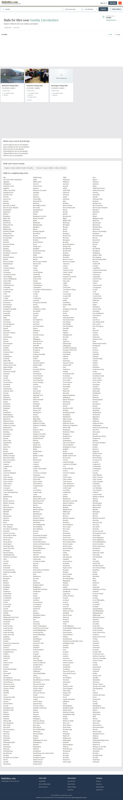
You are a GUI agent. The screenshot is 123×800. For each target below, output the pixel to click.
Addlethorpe (37, 177)
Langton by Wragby (70, 464)
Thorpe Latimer (38, 686)
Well (94, 717)
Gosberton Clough (9, 372)
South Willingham (39, 635)
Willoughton (37, 742)
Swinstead (96, 669)
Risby (94, 581)
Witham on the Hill (99, 747)
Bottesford (36, 234)
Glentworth (7, 369)
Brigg (94, 246)
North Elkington (98, 538)
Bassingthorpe (38, 210)
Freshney (36, 352)
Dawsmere (7, 303)
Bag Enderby (37, 201)
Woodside (96, 751)
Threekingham (98, 688)
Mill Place (36, 512)
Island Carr (37, 445)
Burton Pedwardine (99, 259)
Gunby (35, 389)
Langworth (96, 464)
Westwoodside (38, 734)
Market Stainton (68, 503)
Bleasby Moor (97, 227)
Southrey (96, 635)
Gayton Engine (8, 363)
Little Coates (67, 477)
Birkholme (36, 223)
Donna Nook (97, 309)
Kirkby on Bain (38, 456)
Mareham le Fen (38, 501)
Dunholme (6, 315)
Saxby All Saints (68, 596)
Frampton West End (70, 350)
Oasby (65, 553)
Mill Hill (6, 512)
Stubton (6, 654)
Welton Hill (7, 721)
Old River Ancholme (10, 557)
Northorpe (66, 550)
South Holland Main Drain (72, 628)
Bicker (95, 216)
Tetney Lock (97, 676)
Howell (95, 434)
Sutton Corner (68, 660)
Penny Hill (96, 563)
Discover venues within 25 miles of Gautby (51, 168)
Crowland (6, 296)
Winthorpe (7, 747)
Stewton (6, 648)
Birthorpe (66, 223)
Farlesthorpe (7, 337)
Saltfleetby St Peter (99, 589)
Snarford (36, 622)
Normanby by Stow (99, 533)
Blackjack (6, 227)
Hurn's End (7, 441)
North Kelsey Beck (39, 542)
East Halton (67, 322)
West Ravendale (98, 727)
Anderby (96, 184)
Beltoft (65, 214)
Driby (65, 313)
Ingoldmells (7, 443)
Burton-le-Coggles (69, 262)
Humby (5, 438)
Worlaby (96, 753)
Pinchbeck (66, 566)
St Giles (95, 639)
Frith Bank (66, 354)
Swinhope (66, 669)
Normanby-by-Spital (40, 535)
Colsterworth (97, 285)
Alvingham (7, 184)
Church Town (97, 279)
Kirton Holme (97, 458)
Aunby (65, 197)
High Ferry (7, 419)
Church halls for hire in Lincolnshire (15, 145)
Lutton (65, 494)
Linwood (6, 475)
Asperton (66, 193)
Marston (6, 505)
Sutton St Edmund (39, 663)
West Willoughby (39, 729)
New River (96, 527)
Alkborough (37, 182)
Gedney (95, 363)
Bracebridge (7, 238)
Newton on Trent (9, 533)
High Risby (37, 419)
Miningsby (96, 512)
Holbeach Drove (68, 423)
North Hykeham (98, 540)
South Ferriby (8, 628)
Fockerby (6, 346)
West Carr (66, 723)
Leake (5, 469)
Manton (95, 499)
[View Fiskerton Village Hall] (37, 76)
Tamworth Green (69, 671)
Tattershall (7, 673)
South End (96, 626)
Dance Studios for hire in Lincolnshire (16, 147)
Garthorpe (66, 361)
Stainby (5, 641)
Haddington (97, 393)
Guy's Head (37, 391)
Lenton (65, 471)
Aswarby (66, 195)
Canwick (6, 270)
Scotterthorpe (38, 602)
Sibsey (35, 611)
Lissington (36, 475)
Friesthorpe (67, 352)
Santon (35, 594)
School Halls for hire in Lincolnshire (15, 151)
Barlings (66, 203)
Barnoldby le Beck (39, 205)
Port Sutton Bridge (99, 568)
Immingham (67, 441)
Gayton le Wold (68, 363)
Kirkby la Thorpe (9, 456)
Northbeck (96, 548)
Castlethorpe (97, 272)
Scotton (65, 602)
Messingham (7, 510)
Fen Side (66, 337)
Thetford (66, 680)
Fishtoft (5, 341)
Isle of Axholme (68, 445)
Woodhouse (37, 751)
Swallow (6, 665)
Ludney (5, 494)
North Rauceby (8, 546)
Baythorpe (6, 212)
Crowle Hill (67, 296)
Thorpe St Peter (8, 688)
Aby (4, 177)
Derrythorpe (7, 305)
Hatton (65, 406)
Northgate (6, 550)
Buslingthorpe (8, 264)
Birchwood (7, 223)
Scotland (66, 600)
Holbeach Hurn (98, 423)
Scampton (36, 598)
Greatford (6, 384)
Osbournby (37, 559)
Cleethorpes (37, 283)
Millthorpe (66, 512)
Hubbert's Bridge (39, 436)
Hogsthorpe (67, 421)
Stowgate (96, 650)
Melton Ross (97, 507)
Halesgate (6, 397)
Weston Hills (97, 732)
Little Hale (36, 479)
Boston (65, 231)
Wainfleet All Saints (40, 708)
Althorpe (96, 182)
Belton (95, 214)
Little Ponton (67, 481)
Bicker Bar (6, 218)
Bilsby (35, 221)
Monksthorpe (37, 514)
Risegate (6, 583)
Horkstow (36, 432)
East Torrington (98, 326)
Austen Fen (7, 199)
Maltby (65, 497)
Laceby (65, 460)
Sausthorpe (7, 596)
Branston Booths (8, 244)
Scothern (36, 600)
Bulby (35, 255)
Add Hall (112, 3)
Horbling (6, 432)
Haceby (5, 393)
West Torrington (8, 729)
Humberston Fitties (99, 436)
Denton (95, 303)
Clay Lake (66, 281)
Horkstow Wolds (68, 432)
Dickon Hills (67, 305)
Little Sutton (7, 484)
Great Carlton (67, 378)
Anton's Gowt (37, 186)
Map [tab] (118, 34)
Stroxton (36, 652)
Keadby (95, 445)
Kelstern (96, 449)
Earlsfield (6, 320)
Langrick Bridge (68, 462)
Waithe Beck (67, 710)
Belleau (5, 214)
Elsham (65, 331)
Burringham (97, 257)
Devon (35, 305)
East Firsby (7, 322)
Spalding (6, 637)
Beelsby (35, 212)
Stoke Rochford (38, 650)
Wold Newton (67, 749)
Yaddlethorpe (37, 762)
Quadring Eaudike (9, 572)
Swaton (5, 667)
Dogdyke (36, 307)
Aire (94, 177)
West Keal (6, 727)
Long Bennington (69, 486)
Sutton (5, 660)
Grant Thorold (38, 376)
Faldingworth (67, 335)
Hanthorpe (66, 402)
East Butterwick (68, 320)
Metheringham (38, 510)
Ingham (95, 441)
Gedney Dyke (37, 365)
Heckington (37, 412)
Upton (65, 704)
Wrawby (66, 757)
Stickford (36, 648)
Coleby (65, 285)
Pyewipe (66, 570)
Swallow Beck (38, 665)
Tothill (35, 695)
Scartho (65, 598)
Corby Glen (67, 287)
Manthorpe (67, 499)
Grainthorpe (37, 374)
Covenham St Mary (69, 290)
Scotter (5, 602)
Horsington (7, 434)
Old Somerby (67, 557)
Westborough (67, 729)
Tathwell (96, 671)
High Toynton (67, 419)
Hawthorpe (97, 408)
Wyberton (66, 760)
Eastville (66, 328)
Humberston (67, 436)
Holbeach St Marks (39, 425)
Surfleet (65, 656)
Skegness (36, 613)
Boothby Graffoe (8, 231)
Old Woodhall (97, 557)
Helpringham (8, 415)
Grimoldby (66, 387)
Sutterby (36, 658)
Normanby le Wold (9, 535)
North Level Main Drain (41, 544)
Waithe (35, 710)
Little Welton (37, 484)
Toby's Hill (66, 691)
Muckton (6, 520)
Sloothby (96, 619)
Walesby (36, 712)
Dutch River (97, 315)
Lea (64, 466)
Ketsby (5, 451)
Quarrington (37, 572)
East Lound (96, 324)
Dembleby (66, 303)
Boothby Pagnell (38, 231)
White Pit (66, 736)
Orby (5, 559)
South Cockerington (40, 626)
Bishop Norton (8, 225)
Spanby (35, 637)
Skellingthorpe (98, 613)
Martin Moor (97, 505)
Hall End (36, 397)
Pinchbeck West (98, 566)
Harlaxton (6, 404)
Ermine (35, 333)
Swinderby (66, 667)
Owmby (6, 561)
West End (96, 723)
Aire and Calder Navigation (12, 180)
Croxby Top (37, 298)
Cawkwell (36, 274)
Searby (5, 609)
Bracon (95, 238)
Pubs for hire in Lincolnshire (13, 156)
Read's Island (67, 574)
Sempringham (97, 609)
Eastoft (5, 328)
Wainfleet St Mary (99, 708)
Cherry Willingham (10, 279)
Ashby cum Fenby (9, 190)
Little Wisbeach (68, 484)
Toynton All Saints (99, 695)
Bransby (66, 242)
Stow (64, 650)
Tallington (36, 671)
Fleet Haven (37, 343)
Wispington (37, 747)
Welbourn (36, 717)
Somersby (36, 624)
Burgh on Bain (38, 257)
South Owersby (8, 632)
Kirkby (35, 453)
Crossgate (96, 294)
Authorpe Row (98, 199)
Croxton (65, 298)
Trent (65, 697)
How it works (71, 784)
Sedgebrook (67, 609)
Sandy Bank (7, 594)
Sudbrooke (37, 656)
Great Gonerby (38, 380)
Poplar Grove (67, 568)
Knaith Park (37, 460)
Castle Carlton (67, 272)
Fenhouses (96, 337)
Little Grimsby (8, 479)
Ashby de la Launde (40, 190)
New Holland (37, 527)
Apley (95, 186)
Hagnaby (6, 395)
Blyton (35, 229)
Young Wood (37, 764)
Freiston (95, 350)
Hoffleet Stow (37, 421)
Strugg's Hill (97, 652)
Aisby (35, 180)
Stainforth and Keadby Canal (73, 641)
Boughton (66, 234)
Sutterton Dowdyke (99, 658)
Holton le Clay (8, 430)
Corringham (97, 287)
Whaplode (66, 734)
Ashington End (8, 193)
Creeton (65, 292)
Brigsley (6, 249)
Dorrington (7, 311)
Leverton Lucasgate (40, 473)
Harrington (96, 404)
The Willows (67, 678)
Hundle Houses (38, 438)
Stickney (66, 648)
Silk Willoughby (98, 611)
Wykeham (96, 760)
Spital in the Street (99, 637)
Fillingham (36, 339)
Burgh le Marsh (8, 257)
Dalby (65, 300)
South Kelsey (7, 630)
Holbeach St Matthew (70, 425)
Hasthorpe (7, 406)
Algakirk (6, 182)
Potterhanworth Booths (41, 570)
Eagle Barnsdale (68, 318)
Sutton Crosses (98, 660)
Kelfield (65, 449)
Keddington (37, 447)
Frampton (36, 350)
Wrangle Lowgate (39, 757)
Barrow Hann (67, 205)
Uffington (66, 701)
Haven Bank (37, 408)
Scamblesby (7, 598)
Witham (65, 747)
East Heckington (8, 324)
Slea (34, 619)
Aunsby (95, 197)
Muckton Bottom (38, 520)
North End (6, 540)
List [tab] (111, 34)
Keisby (5, 449)
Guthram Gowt (8, 391)
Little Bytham (97, 475)
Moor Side (66, 514)
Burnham (66, 257)
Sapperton (66, 594)
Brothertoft (67, 251)
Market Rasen (38, 503)
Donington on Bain (39, 309)
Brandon (6, 242)
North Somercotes (99, 546)
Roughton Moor (38, 585)
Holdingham (97, 425)
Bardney (96, 201)
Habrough (96, 391)
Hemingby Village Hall (59, 86)
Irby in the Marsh (69, 443)
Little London (97, 479)
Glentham (96, 367)
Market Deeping (8, 503)
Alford (95, 180)
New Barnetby (8, 525)
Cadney (5, 266)
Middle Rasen (67, 510)
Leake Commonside (39, 469)
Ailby (64, 177)
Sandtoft (96, 591)
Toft (94, 691)
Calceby (95, 266)
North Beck (96, 535)
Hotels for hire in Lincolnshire (13, 149)
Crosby (35, 294)
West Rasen (67, 727)
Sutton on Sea (8, 663)
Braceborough (97, 236)
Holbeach (96, 421)
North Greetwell (68, 540)
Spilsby (65, 637)
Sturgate (36, 654)
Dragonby (6, 313)
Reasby (95, 574)
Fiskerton (66, 341)
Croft (94, 292)
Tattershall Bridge (39, 673)
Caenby (35, 266)
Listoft (65, 475)
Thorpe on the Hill (99, 686)
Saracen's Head (98, 594)
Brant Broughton (68, 244)
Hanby (5, 402)
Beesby (65, 212)
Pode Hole (6, 568)
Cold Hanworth (8, 285)
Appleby (6, 188)
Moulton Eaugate (69, 518)
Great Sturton (67, 382)
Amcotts (36, 184)
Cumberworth (8, 300)
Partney (36, 563)
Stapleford (7, 645)
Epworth (96, 331)
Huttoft (35, 441)
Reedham (96, 576)
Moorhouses (7, 516)
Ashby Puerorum (98, 190)
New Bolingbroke (39, 525)
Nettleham (36, 522)
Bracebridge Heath (39, 238)
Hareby (95, 402)
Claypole (96, 281)
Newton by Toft (98, 531)
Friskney (6, 354)
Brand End (96, 240)
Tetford (5, 676)
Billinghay (6, 221)
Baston (65, 210)
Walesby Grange (68, 712)
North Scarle (67, 546)
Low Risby (66, 490)
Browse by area (43, 787)
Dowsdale (96, 311)
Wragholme (37, 755)
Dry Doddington (98, 313)
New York (66, 529)
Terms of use (99, 790)
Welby (65, 717)
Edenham (6, 331)
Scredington (37, 604)
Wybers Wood (38, 760)
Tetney (65, 676)
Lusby (35, 494)
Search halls (42, 781)
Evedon (95, 333)
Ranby (95, 572)
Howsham (6, 436)
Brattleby (6, 246)
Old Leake (96, 555)
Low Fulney (37, 490)
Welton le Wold (68, 721)
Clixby (65, 283)
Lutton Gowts (97, 494)
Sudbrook (6, 656)
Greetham (96, 384)
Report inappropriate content (79, 797)
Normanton (67, 535)
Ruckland (6, 587)
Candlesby (96, 268)
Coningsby (6, 287)
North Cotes (67, 538)
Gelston (95, 365)
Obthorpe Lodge (98, 553)
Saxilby (95, 596)
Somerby (6, 624)
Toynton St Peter (38, 697)
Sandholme (37, 591)
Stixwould (96, 648)
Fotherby (6, 350)
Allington (66, 182)
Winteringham (68, 745)
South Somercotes (99, 632)
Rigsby (5, 581)
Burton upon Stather (40, 262)
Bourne (35, 236)
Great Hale (66, 380)
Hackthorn (36, 393)
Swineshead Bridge (9, 669)
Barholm (6, 203)
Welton (95, 719)
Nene (5, 522)
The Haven (37, 678)
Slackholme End (8, 619)
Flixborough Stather (100, 343)
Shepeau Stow (8, 611)
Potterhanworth (8, 570)
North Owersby (98, 544)
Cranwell (36, 292)
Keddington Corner (69, 447)
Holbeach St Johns (9, 425)
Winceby (6, 745)
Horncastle (96, 432)
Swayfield (36, 667)
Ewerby (6, 335)
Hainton (95, 395)
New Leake (67, 527)
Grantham (66, 376)
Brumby (65, 253)
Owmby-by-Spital (39, 561)
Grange (5, 376)
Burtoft (5, 259)
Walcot (95, 710)
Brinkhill (36, 249)
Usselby (95, 704)
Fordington (96, 346)
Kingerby (96, 451)
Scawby (95, 598)
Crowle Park (97, 296)
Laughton (36, 466)
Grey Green (37, 387)
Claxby (35, 281)
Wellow (65, 719)
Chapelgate (96, 277)
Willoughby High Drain (101, 740)
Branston (96, 242)
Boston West (7, 234)
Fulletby (95, 356)
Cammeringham (8, 268)
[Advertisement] (61, 50)
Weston (65, 732)
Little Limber (67, 479)
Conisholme (37, 287)
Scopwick (6, 600)
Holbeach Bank (8, 423)
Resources (70, 790)
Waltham (6, 714)
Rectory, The (7, 576)
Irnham (5, 445)
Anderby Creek (8, 186)
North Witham (68, 548)
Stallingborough (68, 643)
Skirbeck (66, 617)
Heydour (36, 417)
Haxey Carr (37, 410)
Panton (5, 563)
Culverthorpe (97, 298)
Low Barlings (97, 488)
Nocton (35, 533)
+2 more (29, 100)
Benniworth (67, 216)
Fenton (5, 339)
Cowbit (95, 290)
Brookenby (7, 251)
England (12, 88)
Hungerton (96, 438)
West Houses (97, 725)
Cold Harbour (38, 285)
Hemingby (66, 415)
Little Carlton (7, 477)
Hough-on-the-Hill (39, 434)
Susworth (6, 658)
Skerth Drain (67, 615)
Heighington (97, 412)
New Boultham (68, 525)
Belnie (35, 214)
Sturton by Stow (98, 654)
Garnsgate (36, 361)
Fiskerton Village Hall (35, 86)
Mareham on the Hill (70, 501)
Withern (36, 749)
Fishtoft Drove (38, 341)
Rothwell (96, 583)
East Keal (36, 324)
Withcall (6, 749)
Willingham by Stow (40, 740)
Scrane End (7, 604)
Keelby (95, 447)
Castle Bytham (38, 272)
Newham (6, 531)
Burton (35, 259)
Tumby (35, 699)
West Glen (36, 725)
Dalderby (96, 300)
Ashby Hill (66, 190)
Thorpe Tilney (38, 688)
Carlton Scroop (68, 270)
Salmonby (96, 587)
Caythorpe (96, 274)
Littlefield (96, 484)
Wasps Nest (96, 714)
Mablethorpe (7, 497)
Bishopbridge (37, 225)
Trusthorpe (7, 699)
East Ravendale (38, 326)
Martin (35, 505)
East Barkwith (38, 320)
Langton (6, 464)
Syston (5, 671)
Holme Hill (66, 428)
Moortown (36, 516)
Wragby (6, 755)
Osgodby (66, 559)
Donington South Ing (70, 309)
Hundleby (66, 438)
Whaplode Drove (98, 734)
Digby (95, 305)
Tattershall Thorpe (69, 673)
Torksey (95, 693)
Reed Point (66, 576)
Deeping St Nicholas (40, 303)
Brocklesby (96, 249)
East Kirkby (67, 324)
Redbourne (37, 576)
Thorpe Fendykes (9, 686)
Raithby (65, 572)
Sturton (65, 654)
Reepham (6, 579)
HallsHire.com (8, 778)
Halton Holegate (68, 400)
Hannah (36, 402)
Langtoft (96, 462)
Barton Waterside (69, 208)
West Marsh (37, 727)
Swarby (95, 665)
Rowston (66, 585)
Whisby (35, 736)
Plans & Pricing (72, 787)
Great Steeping (38, 382)
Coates (95, 283)
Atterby (6, 197)
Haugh (95, 406)
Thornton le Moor (39, 684)
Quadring (96, 570)
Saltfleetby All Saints (40, 589)
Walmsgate (96, 712)
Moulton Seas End (99, 518)
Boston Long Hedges (100, 231)
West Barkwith (8, 723)
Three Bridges (68, 688)
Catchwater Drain (9, 274)
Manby (5, 499)
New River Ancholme (10, 529)
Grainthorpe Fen (68, 374)
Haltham (96, 397)
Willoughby (67, 740)
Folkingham (67, 346)
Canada (65, 268)
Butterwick (37, 264)
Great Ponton (7, 382)
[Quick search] (120, 3)
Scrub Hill (6, 607)
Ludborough (37, 492)
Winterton (96, 745)
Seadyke (95, 607)
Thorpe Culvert (98, 684)
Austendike (37, 199)
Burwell (95, 262)
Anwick (65, 186)
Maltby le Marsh (98, 497)
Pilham (35, 566)
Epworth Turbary (9, 333)
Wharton (6, 736)
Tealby (95, 673)
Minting (6, 514)
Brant (35, 244)
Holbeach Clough (39, 423)
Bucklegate (96, 253)
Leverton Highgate (9, 473)
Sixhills (5, 613)
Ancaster (66, 184)
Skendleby (6, 615)
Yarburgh (96, 762)
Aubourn (36, 197)
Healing (65, 410)
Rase (34, 574)
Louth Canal (67, 488)
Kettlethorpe (37, 451)
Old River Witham (39, 557)
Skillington (36, 617)
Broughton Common (10, 253)
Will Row (6, 740)
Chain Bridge (7, 277)
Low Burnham (8, 490)
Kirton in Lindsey (9, 460)
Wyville (6, 762)
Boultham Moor (8, 236)
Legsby (35, 471)
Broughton (96, 251)
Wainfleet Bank (68, 708)
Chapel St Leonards (69, 277)
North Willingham (39, 548)
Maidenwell (37, 497)
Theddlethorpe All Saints (11, 680)
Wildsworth (67, 738)
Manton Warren (8, 501)
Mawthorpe (37, 507)
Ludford (95, 492)
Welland (6, 719)
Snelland (66, 622)
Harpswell (66, 404)
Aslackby (36, 193)
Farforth (95, 335)
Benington (6, 216)
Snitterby (96, 622)
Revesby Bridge (68, 579)
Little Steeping (98, 481)
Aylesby (6, 201)
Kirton (35, 458)
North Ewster (37, 540)
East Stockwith (68, 326)
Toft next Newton (39, 693)
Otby (94, 559)
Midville (95, 510)
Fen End (36, 337)
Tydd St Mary (37, 701)
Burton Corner (68, 259)
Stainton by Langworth (11, 643)
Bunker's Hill (97, 255)
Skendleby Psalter (39, 615)
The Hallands (7, 678)
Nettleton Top (97, 522)
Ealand (95, 318)
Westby (95, 729)
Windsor (36, 745)
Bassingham (7, 210)
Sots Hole (96, 624)
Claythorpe (7, 283)
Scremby (66, 604)
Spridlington (37, 639)
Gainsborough (97, 359)
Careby (35, 270)
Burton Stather (8, 262)
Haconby (66, 393)
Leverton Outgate (69, 473)
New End (96, 525)
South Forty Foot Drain (41, 628)
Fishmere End (97, 339)
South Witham (68, 635)
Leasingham (97, 469)
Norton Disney (8, 553)
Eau (94, 328)
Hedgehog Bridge (69, 412)
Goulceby (36, 372)
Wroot (5, 760)
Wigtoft (35, 738)
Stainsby (96, 641)
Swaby (95, 663)
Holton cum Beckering (100, 428)
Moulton (6, 518)
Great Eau (6, 380)
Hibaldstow (67, 417)
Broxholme (37, 253)
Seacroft (66, 607)
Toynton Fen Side (9, 697)
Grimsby (96, 387)
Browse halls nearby (44, 784)
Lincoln (95, 473)
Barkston (36, 203)
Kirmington (97, 456)
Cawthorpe (67, 274)
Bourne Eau (67, 236)
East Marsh (7, 326)
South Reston (67, 632)
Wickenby (6, 738)
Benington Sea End (39, 216)
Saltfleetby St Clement (70, 589)
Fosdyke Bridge (38, 348)
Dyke (5, 318)
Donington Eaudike (9, 309)
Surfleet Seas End (99, 656)
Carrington (7, 272)
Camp (35, 268)
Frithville (96, 354)
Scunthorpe (37, 607)
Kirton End (66, 458)
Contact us (99, 784)
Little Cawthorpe (39, 477)
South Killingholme (39, 630)
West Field (6, 725)
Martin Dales (67, 505)
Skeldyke (66, 613)
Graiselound (97, 374)
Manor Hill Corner (39, 499)
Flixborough (67, 343)
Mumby (65, 520)
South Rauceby (38, 632)
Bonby (65, 229)
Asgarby (36, 188)
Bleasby (65, 227)
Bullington (66, 255)
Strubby (65, 652)
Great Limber (97, 380)
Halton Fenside (38, 400)
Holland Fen (7, 428)
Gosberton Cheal (98, 369)
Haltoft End (7, 400)
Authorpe (66, 199)
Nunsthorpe (37, 553)
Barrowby (36, 208)
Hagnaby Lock (38, 395)
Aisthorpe (66, 180)
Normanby (66, 533)
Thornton (96, 682)
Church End (37, 279)
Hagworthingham (69, 395)
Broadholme (67, 249)
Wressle (95, 757)
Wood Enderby (98, 749)
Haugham (6, 408)
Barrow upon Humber (11, 208)
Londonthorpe (38, 486)
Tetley (35, 676)
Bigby (65, 218)
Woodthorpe (7, 753)
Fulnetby (6, 359)
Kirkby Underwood (69, 456)
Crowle (35, 296)
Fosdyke (6, 348)
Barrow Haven (98, 205)
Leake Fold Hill (68, 469)
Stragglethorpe (8, 652)
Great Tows (96, 382)
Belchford (96, 212)
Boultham (96, 234)
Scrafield (96, 602)
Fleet (94, 341)
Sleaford (66, 619)
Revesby (36, 579)
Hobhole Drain (8, 421)
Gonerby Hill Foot (39, 369)
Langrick (36, 462)
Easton (35, 328)
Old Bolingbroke (8, 555)
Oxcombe (96, 561)
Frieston (95, 352)
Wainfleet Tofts (8, 710)
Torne (5, 695)
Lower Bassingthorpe (10, 492)
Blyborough (7, 229)
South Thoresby (8, 635)
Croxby (5, 298)
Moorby (95, 514)
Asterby (35, 195)
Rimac (35, 581)
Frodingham (7, 356)
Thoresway (37, 682)
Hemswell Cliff (8, 417)
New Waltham (38, 529)
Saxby (35, 596)
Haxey (5, 410)
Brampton (66, 240)
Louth (35, 488)
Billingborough (98, 218)
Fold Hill (36, 346)
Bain (64, 201)
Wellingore (37, 719)
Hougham (66, 434)
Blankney (36, 227)
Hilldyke (96, 419)
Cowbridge (7, 292)
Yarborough (67, 762)
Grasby (5, 378)
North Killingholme (99, 542)
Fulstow (65, 359)
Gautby (95, 361)
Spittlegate (7, 639)
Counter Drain (8, 290)
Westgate (6, 732)
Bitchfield (66, 225)
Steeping (36, 645)
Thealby (95, 678)
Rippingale (66, 581)
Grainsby (6, 374)
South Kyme (67, 630)
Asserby (95, 193)
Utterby (6, 706)
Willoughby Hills (9, 742)
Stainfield (36, 641)
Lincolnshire (5, 88)
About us (98, 781)
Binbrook (96, 221)
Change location (111, 20)
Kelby (35, 449)
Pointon (35, 568)
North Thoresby (8, 548)
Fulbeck (65, 356)
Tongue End (67, 693)
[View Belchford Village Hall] (12, 76)
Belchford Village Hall (10, 86)
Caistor (65, 266)
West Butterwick (38, 723)
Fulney (35, 359)
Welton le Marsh (38, 721)
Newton (65, 531)
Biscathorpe (97, 223)
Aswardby (96, 195)
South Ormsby (97, 630)
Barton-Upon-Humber (100, 208)
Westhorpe (37, 732)
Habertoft (66, 391)
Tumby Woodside (69, 699)
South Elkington (68, 626)
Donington (96, 307)
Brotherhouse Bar (39, 251)
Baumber (96, 210)
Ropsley (65, 583)
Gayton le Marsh (38, 363)
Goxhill (65, 372)
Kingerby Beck (8, 453)
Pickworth (6, 566)
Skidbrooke (96, 615)
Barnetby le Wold (9, 205)
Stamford (96, 643)
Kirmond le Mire (9, 458)
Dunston (66, 315)
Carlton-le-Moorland (100, 270)
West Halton (67, 725)
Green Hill (66, 384)
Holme (35, 428)
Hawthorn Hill (68, 408)
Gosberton (66, 369)
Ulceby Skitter (8, 704)
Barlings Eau (97, 203)
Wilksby (95, 738)
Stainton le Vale (38, 643)
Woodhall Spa (8, 751)
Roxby (95, 585)
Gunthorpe (96, 389)
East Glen (36, 322)
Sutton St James (68, 663)
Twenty (5, 701)
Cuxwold (36, 300)
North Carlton (8, 538)
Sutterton (66, 658)
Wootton (66, 753)
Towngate (66, 695)
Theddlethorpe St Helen (41, 680)
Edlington (36, 331)
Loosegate (6, 488)
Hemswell (96, 415)
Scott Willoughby (98, 600)
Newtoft (36, 531)
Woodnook (66, 751)
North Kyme (7, 544)
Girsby (35, 367)
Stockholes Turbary (10, 650)
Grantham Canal (98, 376)
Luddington (67, 492)
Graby (95, 372)
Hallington (66, 397)
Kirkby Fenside (68, 453)
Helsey (35, 415)
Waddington (97, 706)
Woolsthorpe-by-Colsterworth (43, 753)
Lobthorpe (7, 486)
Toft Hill (6, 693)
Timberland (37, 691)
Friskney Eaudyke (39, 354)
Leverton (96, 471)
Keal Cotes (6, 447)
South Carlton (8, 626)
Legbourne (7, 471)
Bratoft (95, 244)
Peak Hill (66, 563)
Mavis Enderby (8, 507)
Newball (95, 529)
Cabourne (66, 264)
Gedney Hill (67, 365)
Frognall (36, 356)
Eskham (65, 333)
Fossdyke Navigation (70, 348)
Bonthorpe (96, 229)
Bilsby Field (67, 221)
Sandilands (66, 591)
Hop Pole (96, 430)
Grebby (35, 384)
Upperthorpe (37, 704)
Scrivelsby (96, 604)
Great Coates (97, 378)
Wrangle (66, 755)
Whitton (95, 736)
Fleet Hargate (8, 343)
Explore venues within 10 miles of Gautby (19, 168)
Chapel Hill (37, 277)
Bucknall (6, 255)
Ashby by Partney (99, 188)
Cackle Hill (96, 264)
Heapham (96, 410)
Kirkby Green (97, 453)
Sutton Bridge (38, 660)
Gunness (66, 389)
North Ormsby (68, 544)
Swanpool (66, 665)
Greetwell (6, 387)
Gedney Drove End (9, 365)
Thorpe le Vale (68, 686)
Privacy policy (100, 787)
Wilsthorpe (96, 742)
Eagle (35, 318)
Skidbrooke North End (11, 617)
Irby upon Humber (99, 443)
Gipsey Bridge (8, 367)
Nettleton (66, 522)
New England (7, 527)
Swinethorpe (37, 669)
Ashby (65, 188)
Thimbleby (96, 680)
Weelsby (6, 717)
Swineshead (97, 667)
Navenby (96, 520)
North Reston (37, 546)
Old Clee (36, 555)
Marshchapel (97, 503)
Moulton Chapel (38, 518)
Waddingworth (8, 708)
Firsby (65, 339)
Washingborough (69, 714)
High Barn (96, 417)
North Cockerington (40, 538)
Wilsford (66, 742)
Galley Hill (6, 361)
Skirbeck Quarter (99, 617)
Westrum (6, 734)
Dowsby (65, 311)
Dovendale (36, 311)
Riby (94, 579)
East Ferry (96, 320)
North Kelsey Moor (69, 542)
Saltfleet (6, 589)
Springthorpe (67, 639)
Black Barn (96, 225)
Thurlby (6, 691)
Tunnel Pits (96, 699)
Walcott (6, 712)
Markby (95, 501)
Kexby (65, 451)
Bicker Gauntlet (38, 218)
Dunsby (35, 315)
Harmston (36, 404)
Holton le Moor (38, 430)
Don (64, 307)
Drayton (36, 313)
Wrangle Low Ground (10, 757)
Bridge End (37, 246)
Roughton (6, 585)
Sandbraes (7, 591)
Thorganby (66, 682)
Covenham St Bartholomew (42, 290)
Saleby (65, 587)
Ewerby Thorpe (38, 335)
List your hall (71, 781)
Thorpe (65, 684)
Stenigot (66, 645)
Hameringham (98, 400)
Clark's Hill (7, 281)
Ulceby (95, 701)
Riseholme (36, 583)
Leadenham (97, 466)
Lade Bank (6, 462)
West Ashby (97, 721)
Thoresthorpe (8, 682)
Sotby (65, 624)
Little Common (98, 477)
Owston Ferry (67, 561)
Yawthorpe (7, 764)
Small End (6, 622)
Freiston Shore (8, 352)
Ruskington (37, 587)
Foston (95, 348)
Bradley (6, 240)
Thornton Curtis (8, 684)
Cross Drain (67, 294)
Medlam (66, 507)
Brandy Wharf (38, 242)
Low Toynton (97, 490)
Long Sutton (97, 486)
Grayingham (37, 378)
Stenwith (96, 645)
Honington (66, 430)
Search (103, 9)
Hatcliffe (36, 406)
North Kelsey (7, 542)
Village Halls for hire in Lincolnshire (15, 153)
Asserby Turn (8, 195)
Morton (65, 516)
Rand (5, 574)
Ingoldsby (36, 443)
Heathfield (7, 412)
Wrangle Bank (97, 755)
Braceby (66, 238)
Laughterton (7, 466)
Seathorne (36, 609)
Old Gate (66, 555)
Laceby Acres (97, 460)
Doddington (7, 307)
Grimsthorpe (7, 389)
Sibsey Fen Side (68, 611)
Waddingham (67, 706)
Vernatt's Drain (38, 706)
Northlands (37, 550)
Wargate (36, 714)
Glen (64, 367)
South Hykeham (98, 628)
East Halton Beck (98, 322)
